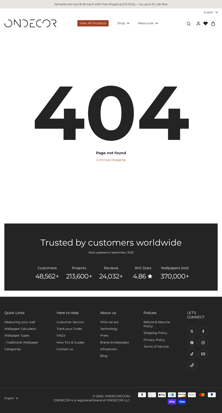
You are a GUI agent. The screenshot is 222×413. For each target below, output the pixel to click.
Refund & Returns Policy (157, 324)
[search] (188, 23)
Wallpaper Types (16, 335)
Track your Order (69, 329)
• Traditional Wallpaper (21, 342)
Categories (12, 349)
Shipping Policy (155, 333)
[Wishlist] (205, 23)
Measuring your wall (19, 322)
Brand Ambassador (114, 342)
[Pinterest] (192, 342)
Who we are (109, 322)
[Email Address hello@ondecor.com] (203, 354)
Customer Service (70, 322)
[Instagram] (203, 342)
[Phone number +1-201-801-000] (192, 365)
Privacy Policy (154, 340)
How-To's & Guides (70, 342)
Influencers (108, 349)
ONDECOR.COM (117, 396)
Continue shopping (111, 160)
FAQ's (61, 335)
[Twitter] (192, 331)
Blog (104, 356)
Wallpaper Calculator (20, 329)
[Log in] (198, 23)
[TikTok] (192, 354)
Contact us (65, 349)
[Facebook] (203, 331)
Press (104, 335)
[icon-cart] (213, 23)
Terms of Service (156, 346)
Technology (109, 329)
